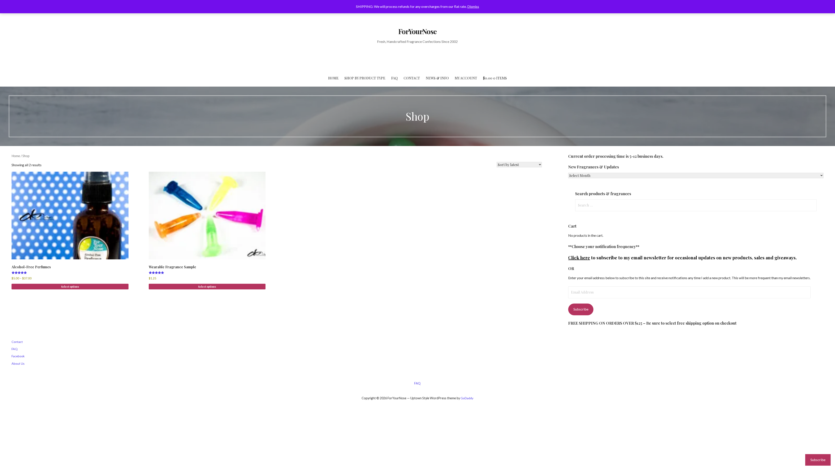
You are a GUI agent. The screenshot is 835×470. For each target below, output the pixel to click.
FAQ (394, 78)
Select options (70, 286)
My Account (466, 78)
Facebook (18, 356)
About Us (18, 363)
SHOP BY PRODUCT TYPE (364, 78)
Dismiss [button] (473, 6)
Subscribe (580, 309)
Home (16, 156)
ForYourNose (417, 31)
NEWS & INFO (437, 78)
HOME (333, 78)
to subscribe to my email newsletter (617, 257)
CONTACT (412, 78)
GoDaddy (467, 398)
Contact (17, 342)
